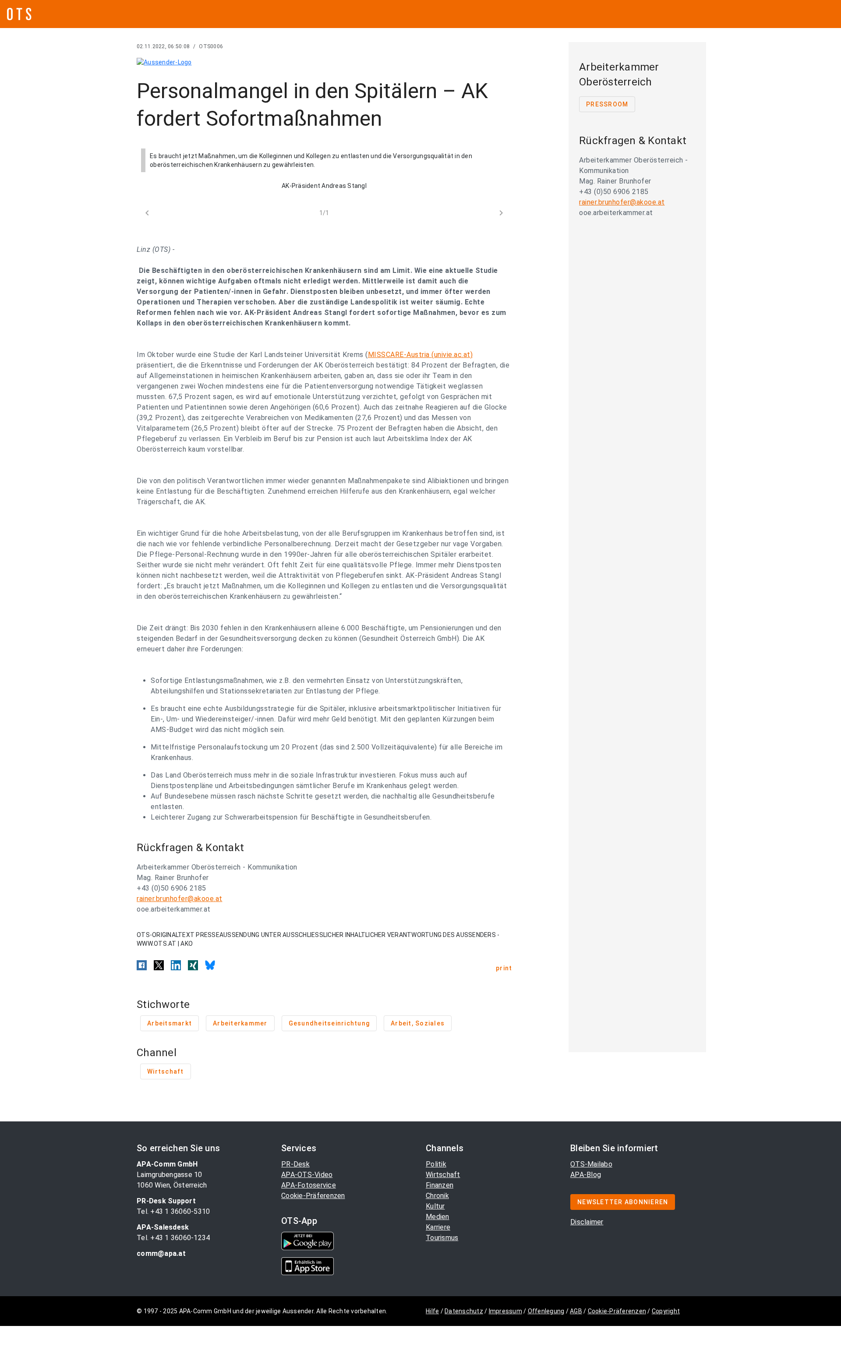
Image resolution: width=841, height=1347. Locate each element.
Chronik (437, 1195)
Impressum (505, 1311)
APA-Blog (585, 1174)
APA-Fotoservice (308, 1185)
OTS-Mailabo (591, 1164)
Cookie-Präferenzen (313, 1195)
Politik (436, 1164)
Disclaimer (587, 1222)
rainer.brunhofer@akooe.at (180, 898)
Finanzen (439, 1185)
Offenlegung (546, 1311)
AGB (576, 1311)
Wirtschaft (443, 1174)
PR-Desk (295, 1164)
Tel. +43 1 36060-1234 (173, 1238)
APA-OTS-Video (306, 1174)
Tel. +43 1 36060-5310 (173, 1211)
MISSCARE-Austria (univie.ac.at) (420, 354)
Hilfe (432, 1311)
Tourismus (442, 1238)
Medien (437, 1217)
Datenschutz (464, 1311)
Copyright (666, 1311)
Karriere (438, 1227)
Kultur (435, 1206)
